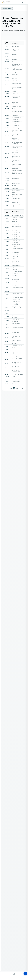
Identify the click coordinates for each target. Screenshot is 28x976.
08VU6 (7, 150)
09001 (6, 324)
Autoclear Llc (15, 275)
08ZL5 (6, 307)
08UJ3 (7, 84)
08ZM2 (7, 310)
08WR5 (7, 181)
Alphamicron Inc (16, 252)
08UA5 (7, 72)
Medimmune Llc (16, 198)
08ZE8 (7, 298)
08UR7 (7, 100)
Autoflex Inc (15, 230)
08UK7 (7, 88)
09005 (7, 330)
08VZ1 (6, 157)
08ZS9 (7, 316)
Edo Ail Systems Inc (17, 356)
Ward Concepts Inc (16, 185)
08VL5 (7, 131)
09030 (7, 376)
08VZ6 (7, 165)
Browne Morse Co (16, 379)
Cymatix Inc (15, 168)
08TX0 (7, 61)
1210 (23, 388)
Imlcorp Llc (14, 181)
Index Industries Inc (17, 81)
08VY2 (7, 153)
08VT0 (7, 143)
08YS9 (7, 258)
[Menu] (25, 2)
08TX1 (6, 65)
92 (11, 388)
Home (2, 12)
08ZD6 (7, 291)
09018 (6, 359)
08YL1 (6, 245)
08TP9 (7, 56)
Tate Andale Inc (16, 381)
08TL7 (6, 46)
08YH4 (7, 237)
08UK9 (7, 93)
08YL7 (7, 252)
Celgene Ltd (15, 188)
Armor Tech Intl (15, 183)
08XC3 (7, 191)
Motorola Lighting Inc (17, 106)
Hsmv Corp (14, 221)
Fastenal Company (16, 265)
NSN (7, 12)
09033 (7, 384)
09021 (6, 367)
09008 (7, 333)
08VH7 (7, 125)
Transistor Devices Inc (17, 327)
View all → (21, 37)
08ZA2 (7, 287)
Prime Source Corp (16, 178)
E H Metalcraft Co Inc (17, 330)
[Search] (22, 2)
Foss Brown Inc (15, 61)
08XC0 (7, 188)
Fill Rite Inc (14, 376)
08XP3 (7, 215)
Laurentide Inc (15, 125)
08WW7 (7, 185)
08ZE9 (7, 303)
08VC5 (7, 108)
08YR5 (7, 255)
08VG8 (7, 122)
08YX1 (7, 272)
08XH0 (7, 198)
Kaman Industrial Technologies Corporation (16, 303)
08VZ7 (7, 168)
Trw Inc (14, 91)
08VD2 (7, 112)
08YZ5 (7, 275)
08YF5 (7, 227)
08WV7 (7, 183)
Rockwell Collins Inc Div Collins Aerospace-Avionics (17, 172)
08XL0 (7, 201)
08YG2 (7, 230)
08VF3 (7, 115)
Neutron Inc (15, 59)
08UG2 (7, 81)
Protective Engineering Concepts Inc (17, 287)
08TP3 (7, 49)
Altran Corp (15, 115)
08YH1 (7, 233)
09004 (7, 327)
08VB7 (7, 106)
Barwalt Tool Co (15, 224)
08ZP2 (7, 313)
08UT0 (7, 103)
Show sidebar (7, 8)
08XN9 (7, 205)
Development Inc (16, 72)
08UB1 (6, 74)
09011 (6, 346)
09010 (6, 341)
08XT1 (6, 218)
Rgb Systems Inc (16, 176)
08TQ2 (7, 59)
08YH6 (7, 241)
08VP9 (7, 139)
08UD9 (7, 77)
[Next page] (25, 388)
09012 (6, 349)
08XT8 (7, 221)
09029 (7, 374)
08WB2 (7, 172)
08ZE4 (7, 294)
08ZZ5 (7, 320)
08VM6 (7, 135)
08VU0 (7, 146)
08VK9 (7, 128)
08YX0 (7, 268)
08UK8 (7, 91)
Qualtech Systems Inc (17, 108)
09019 (6, 363)
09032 (7, 381)
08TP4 (7, 53)
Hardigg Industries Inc (17, 215)
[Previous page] (2, 388)
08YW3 (7, 265)
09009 (7, 337)
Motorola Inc (15, 93)
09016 (6, 352)
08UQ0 (7, 96)
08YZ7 (7, 278)
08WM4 (7, 178)
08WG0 (7, 176)
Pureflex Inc (15, 74)
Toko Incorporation (16, 150)
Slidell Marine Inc (16, 258)
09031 (6, 379)
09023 (7, 371)
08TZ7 (7, 68)
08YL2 (7, 249)
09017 (6, 356)
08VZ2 (7, 161)
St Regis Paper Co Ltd (17, 374)
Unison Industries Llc (17, 384)
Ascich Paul (15, 56)
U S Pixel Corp (15, 128)
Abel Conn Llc (15, 46)
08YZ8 (7, 282)
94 (17, 388)
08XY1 (7, 224)
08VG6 (7, 118)
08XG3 (7, 195)
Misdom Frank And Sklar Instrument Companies (16, 342)
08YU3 (7, 262)
